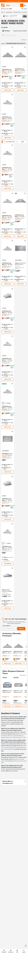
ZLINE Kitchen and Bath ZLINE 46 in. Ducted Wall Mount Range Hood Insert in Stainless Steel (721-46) (13, 735)
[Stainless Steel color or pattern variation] (5, 403)
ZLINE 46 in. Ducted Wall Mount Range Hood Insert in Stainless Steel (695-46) (13, 747)
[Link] (7, 452)
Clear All (3, 43)
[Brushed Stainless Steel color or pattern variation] (3, 543)
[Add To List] (12, 47)
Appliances (9, 12)
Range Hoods (17, 12)
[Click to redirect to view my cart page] (25, 5)
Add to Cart (7, 90)
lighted (16, 759)
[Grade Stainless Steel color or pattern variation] (3, 403)
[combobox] (12, 5)
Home (2, 12)
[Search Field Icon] (21, 5)
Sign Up (21, 628)
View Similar (7, 563)
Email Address (6, 625)
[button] (24, 40)
